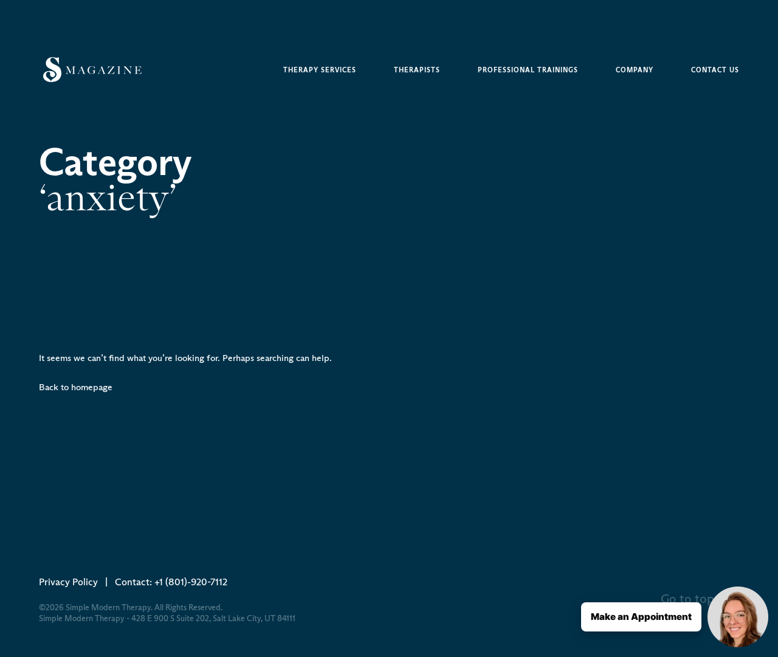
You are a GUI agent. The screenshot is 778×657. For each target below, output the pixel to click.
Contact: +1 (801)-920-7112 (171, 582)
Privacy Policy (68, 582)
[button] (674, 616)
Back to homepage (75, 387)
